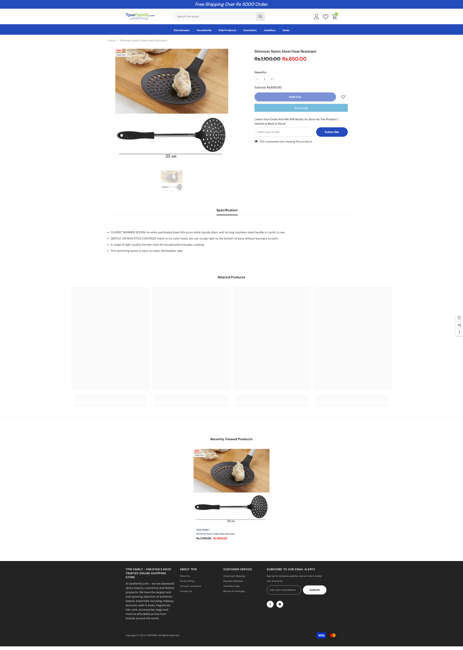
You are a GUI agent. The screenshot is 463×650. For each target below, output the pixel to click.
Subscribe (332, 132)
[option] (171, 105)
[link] (110, 399)
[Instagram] (279, 604)
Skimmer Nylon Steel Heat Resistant (215, 533)
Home (111, 40)
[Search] (219, 16)
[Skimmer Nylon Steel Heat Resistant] (231, 487)
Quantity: (260, 72)
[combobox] (215, 16)
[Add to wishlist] (343, 96)
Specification (227, 210)
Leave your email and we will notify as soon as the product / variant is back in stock (296, 121)
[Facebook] (270, 604)
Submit (315, 590)
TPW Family (203, 529)
